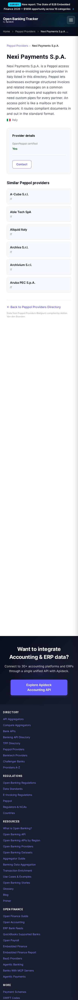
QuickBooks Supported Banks (21, 934)
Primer (7, 900)
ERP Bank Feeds (13, 928)
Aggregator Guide (14, 858)
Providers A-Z (11, 767)
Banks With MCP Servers (18, 970)
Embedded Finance (15, 946)
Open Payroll (11, 940)
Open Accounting (14, 922)
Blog (6, 894)
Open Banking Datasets (17, 852)
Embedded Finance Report (19, 952)
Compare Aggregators (17, 725)
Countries (9, 813)
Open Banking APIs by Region (21, 840)
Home (6, 31)
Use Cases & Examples (17, 876)
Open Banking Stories (16, 882)
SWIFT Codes (11, 997)
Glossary (8, 888)
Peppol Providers (25, 31)
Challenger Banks (14, 761)
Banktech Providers (15, 755)
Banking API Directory (16, 737)
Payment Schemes (14, 991)
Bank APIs (9, 731)
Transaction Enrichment (17, 870)
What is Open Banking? (17, 828)
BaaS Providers (12, 958)
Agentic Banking (13, 964)
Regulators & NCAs (15, 806)
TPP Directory (11, 743)
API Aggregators (13, 719)
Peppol (7, 800)
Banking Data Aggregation (19, 864)
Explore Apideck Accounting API (39, 687)
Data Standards (13, 788)
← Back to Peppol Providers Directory (34, 307)
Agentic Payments (14, 976)
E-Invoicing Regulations (17, 794)
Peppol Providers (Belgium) (32, 313)
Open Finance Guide (15, 916)
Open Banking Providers (18, 846)
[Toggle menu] (71, 20)
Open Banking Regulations (19, 782)
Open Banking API (14, 834)
